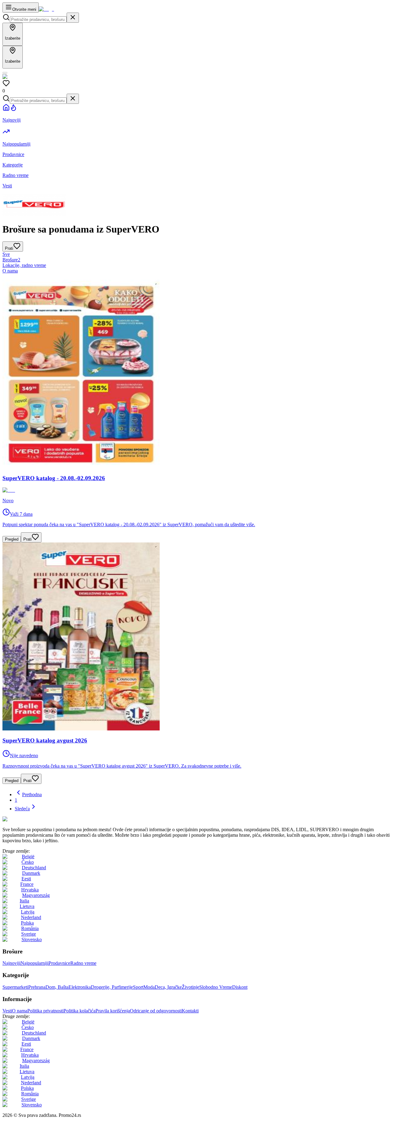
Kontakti (190, 1010)
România (30, 928)
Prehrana (36, 987)
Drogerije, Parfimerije (112, 987)
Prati (27, 539)
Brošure (11, 259)
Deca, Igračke (168, 987)
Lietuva (27, 906)
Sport (138, 987)
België (28, 856)
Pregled (11, 539)
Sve (6, 254)
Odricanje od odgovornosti (156, 1010)
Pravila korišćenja (112, 1010)
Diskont (239, 987)
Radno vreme (83, 963)
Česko (27, 862)
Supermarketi (15, 987)
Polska (27, 922)
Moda (149, 987)
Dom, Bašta (56, 987)
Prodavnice (59, 963)
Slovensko (31, 939)
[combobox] (38, 19)
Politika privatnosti (45, 1010)
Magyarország (36, 895)
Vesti (7, 1010)
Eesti (26, 878)
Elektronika (79, 987)
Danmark (31, 873)
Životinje (190, 987)
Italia (24, 900)
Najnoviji (11, 963)
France (26, 884)
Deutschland (34, 867)
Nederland (31, 917)
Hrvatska (30, 889)
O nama (10, 270)
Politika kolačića (79, 1010)
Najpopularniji (35, 963)
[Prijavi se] (4, 73)
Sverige (28, 934)
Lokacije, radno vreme (24, 265)
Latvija (27, 911)
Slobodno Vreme (215, 987)
